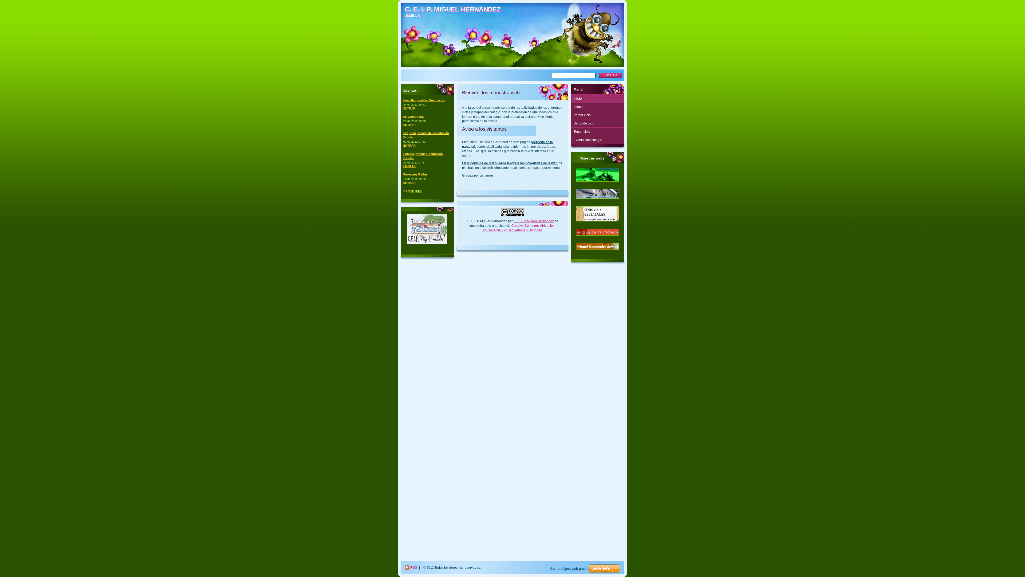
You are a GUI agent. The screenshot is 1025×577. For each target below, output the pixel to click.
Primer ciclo (582, 115)
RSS (413, 568)
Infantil (578, 107)
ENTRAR (409, 108)
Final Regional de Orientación (424, 100)
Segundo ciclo (584, 123)
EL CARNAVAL (413, 116)
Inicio (578, 98)
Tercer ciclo (582, 132)
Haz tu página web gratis (568, 569)
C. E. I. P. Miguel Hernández (534, 221)
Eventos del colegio (588, 140)
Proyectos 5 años (415, 174)
